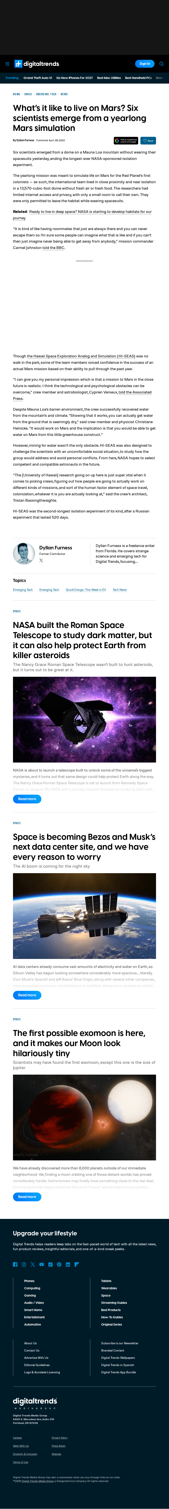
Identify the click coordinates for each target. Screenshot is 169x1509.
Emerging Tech (23, 589)
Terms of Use (20, 1462)
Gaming (30, 1295)
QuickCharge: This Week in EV (86, 589)
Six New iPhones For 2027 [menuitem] (74, 78)
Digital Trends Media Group (38, 1481)
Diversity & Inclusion (25, 1454)
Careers (17, 1437)
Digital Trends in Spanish (117, 1365)
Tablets (106, 1281)
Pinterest (59, 1264)
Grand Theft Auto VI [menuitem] (38, 78)
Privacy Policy (60, 1437)
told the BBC (53, 247)
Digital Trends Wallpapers (118, 1357)
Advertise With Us (36, 1357)
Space (105, 1295)
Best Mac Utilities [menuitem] (109, 78)
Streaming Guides (114, 1303)
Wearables (109, 1288)
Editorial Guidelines (37, 1365)
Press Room (58, 1445)
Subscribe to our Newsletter (119, 1343)
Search (161, 64)
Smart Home (33, 1310)
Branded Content (112, 1350)
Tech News (120, 589)
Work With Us (21, 1445)
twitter (41, 560)
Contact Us (31, 1350)
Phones (29, 1281)
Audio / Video (34, 1303)
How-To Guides (112, 1317)
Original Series (111, 1324)
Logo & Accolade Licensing (42, 1372)
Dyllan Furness (25, 140)
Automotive (32, 1324)
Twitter (33, 1264)
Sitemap (56, 1454)
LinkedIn (68, 1264)
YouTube (41, 1264)
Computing (32, 1288)
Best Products (111, 1310)
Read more (27, 799)
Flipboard (77, 1264)
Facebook (15, 1264)
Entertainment (34, 1317)
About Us (30, 1343)
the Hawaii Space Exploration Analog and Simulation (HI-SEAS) (81, 355)
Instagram (24, 1264)
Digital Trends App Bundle (118, 1372)
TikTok (50, 1264)
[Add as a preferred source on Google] (126, 140)
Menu (7, 64)
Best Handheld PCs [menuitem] (138, 78)
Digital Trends (29, 70)
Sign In (145, 63)
